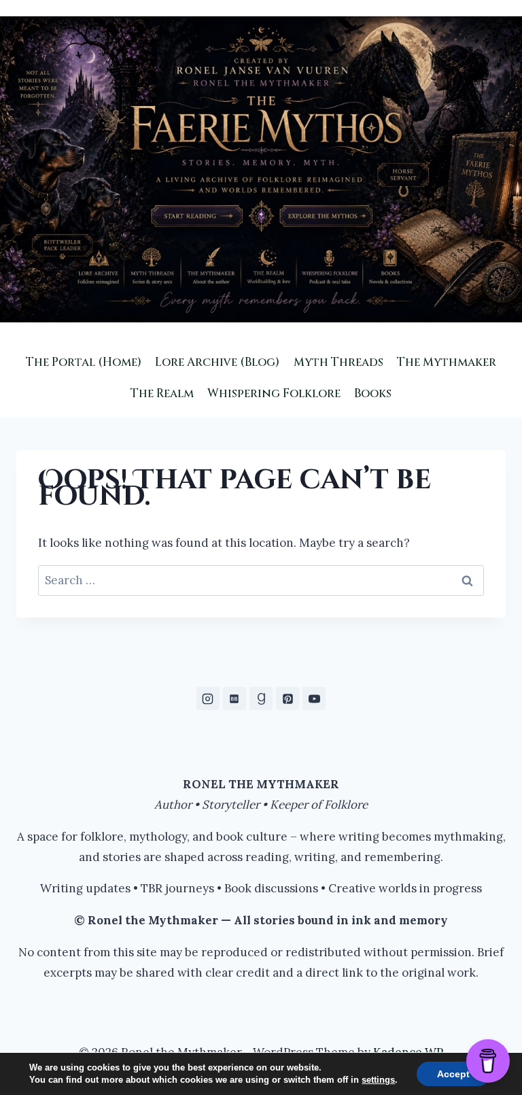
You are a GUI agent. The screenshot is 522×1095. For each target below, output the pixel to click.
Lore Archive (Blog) (217, 362)
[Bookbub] (234, 698)
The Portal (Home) (83, 362)
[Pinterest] (287, 698)
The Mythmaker (446, 362)
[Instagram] (208, 698)
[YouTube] (314, 698)
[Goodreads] (261, 698)
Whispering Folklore (274, 393)
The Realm (162, 393)
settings (378, 1080)
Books (373, 393)
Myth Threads (338, 362)
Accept (453, 1073)
